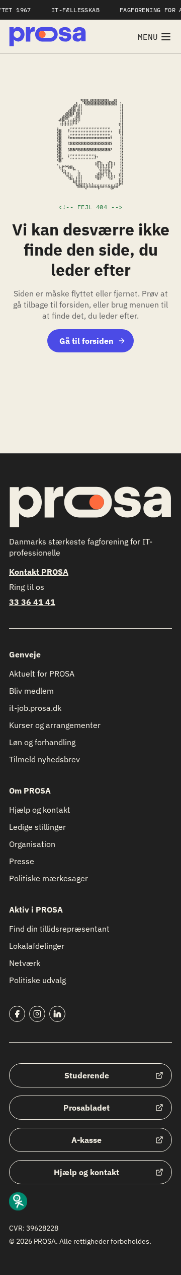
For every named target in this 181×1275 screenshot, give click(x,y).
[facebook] (17, 1013)
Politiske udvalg (37, 980)
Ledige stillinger (37, 827)
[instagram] (37, 1013)
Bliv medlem (31, 691)
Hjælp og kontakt (39, 810)
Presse (21, 861)
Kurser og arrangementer (55, 725)
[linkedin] (57, 1013)
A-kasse (86, 1140)
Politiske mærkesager (48, 878)
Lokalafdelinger (36, 946)
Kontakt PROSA (38, 572)
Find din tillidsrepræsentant (59, 929)
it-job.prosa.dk (35, 708)
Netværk (24, 963)
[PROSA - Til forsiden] (47, 36)
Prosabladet (86, 1108)
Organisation (32, 844)
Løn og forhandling (42, 742)
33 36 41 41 (32, 602)
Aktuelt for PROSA (41, 674)
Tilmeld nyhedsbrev (44, 759)
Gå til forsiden (86, 341)
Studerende (86, 1075)
